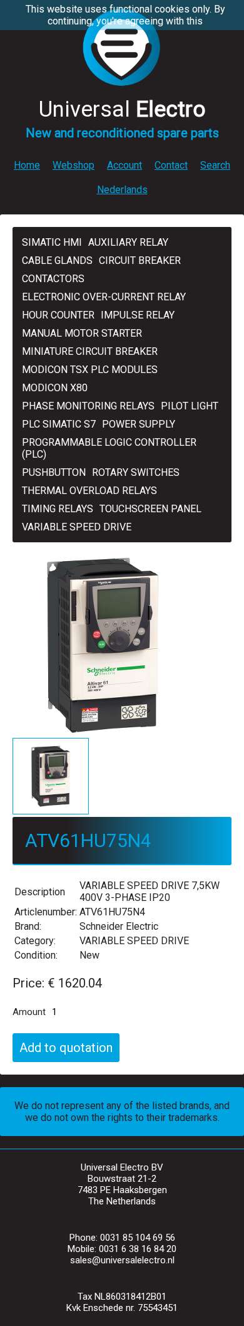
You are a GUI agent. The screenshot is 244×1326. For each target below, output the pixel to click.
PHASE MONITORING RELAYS (88, 406)
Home (27, 165)
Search (215, 165)
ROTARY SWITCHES (136, 472)
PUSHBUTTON (54, 472)
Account (124, 165)
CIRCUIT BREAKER (140, 260)
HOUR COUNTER (58, 315)
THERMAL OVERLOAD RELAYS (89, 491)
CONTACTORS (53, 279)
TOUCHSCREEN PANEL (150, 509)
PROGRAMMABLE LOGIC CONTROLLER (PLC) (109, 448)
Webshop (73, 165)
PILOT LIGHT (189, 406)
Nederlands (122, 190)
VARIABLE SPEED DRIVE (76, 527)
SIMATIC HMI (52, 242)
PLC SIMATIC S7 (59, 424)
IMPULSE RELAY (138, 315)
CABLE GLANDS (57, 260)
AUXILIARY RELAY (128, 242)
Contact (171, 165)
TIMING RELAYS (57, 509)
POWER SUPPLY (138, 424)
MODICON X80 (55, 388)
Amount (29, 1012)
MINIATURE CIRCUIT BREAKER (90, 351)
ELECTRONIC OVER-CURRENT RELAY (104, 297)
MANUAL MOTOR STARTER (82, 333)
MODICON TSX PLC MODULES (90, 370)
